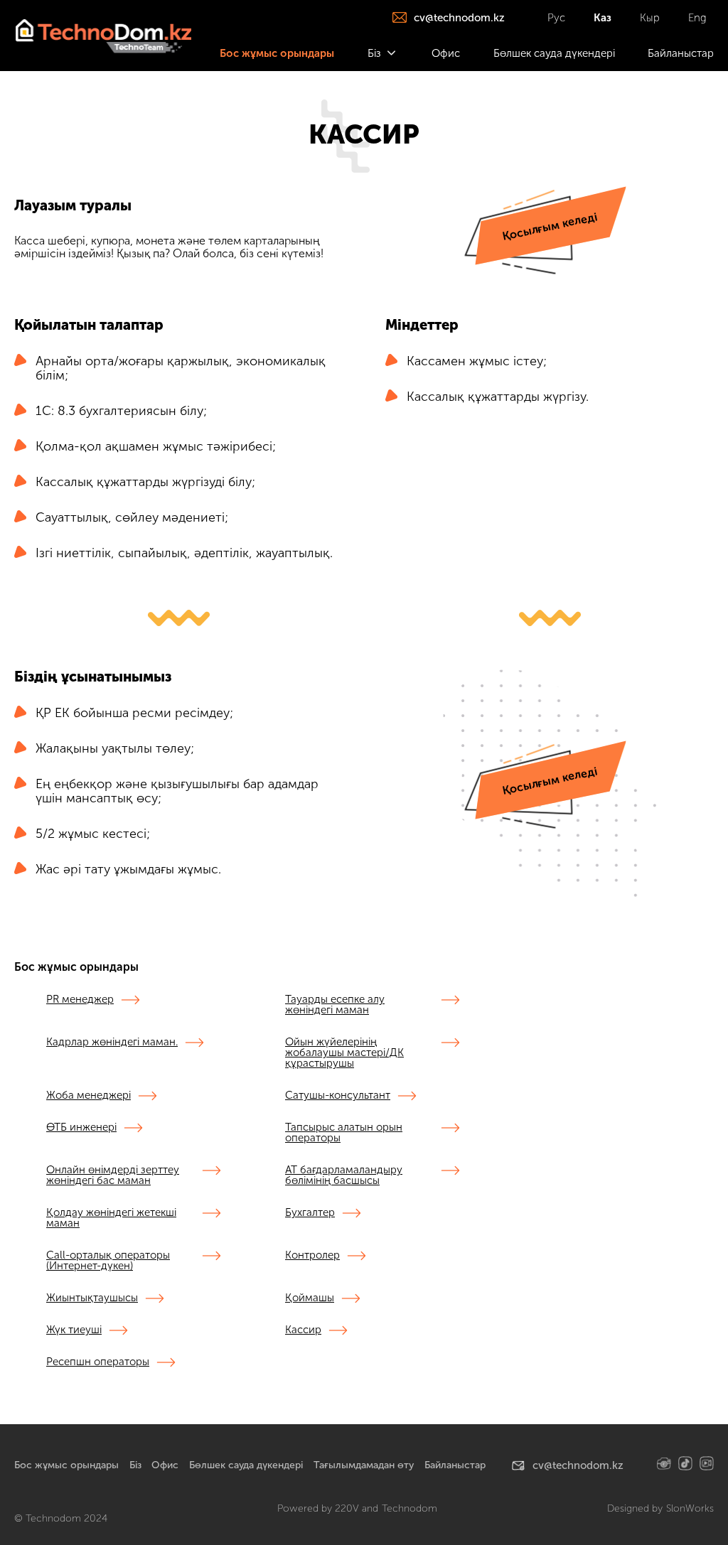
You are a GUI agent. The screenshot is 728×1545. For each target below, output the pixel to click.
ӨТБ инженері (81, 1128)
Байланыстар (455, 1465)
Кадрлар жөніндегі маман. (112, 1042)
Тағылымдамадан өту (364, 1465)
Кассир (303, 1330)
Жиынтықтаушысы (92, 1298)
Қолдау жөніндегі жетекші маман (111, 1218)
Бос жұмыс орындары (66, 1465)
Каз (602, 17)
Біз (135, 1465)
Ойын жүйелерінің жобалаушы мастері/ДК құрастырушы (344, 1053)
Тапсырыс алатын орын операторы (343, 1133)
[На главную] (102, 35)
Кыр (650, 17)
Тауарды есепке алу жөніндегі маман (335, 1005)
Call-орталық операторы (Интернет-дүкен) (108, 1261)
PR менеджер (80, 1000)
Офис (164, 1465)
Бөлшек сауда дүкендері (246, 1465)
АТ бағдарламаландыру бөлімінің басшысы (343, 1176)
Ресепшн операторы (97, 1362)
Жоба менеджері (88, 1096)
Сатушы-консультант (337, 1096)
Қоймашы (309, 1298)
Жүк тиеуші (74, 1330)
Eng (697, 17)
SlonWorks (690, 1509)
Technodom (409, 1509)
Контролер (312, 1255)
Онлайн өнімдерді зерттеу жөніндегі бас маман (112, 1176)
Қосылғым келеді (549, 226)
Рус (556, 17)
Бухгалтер (310, 1213)
